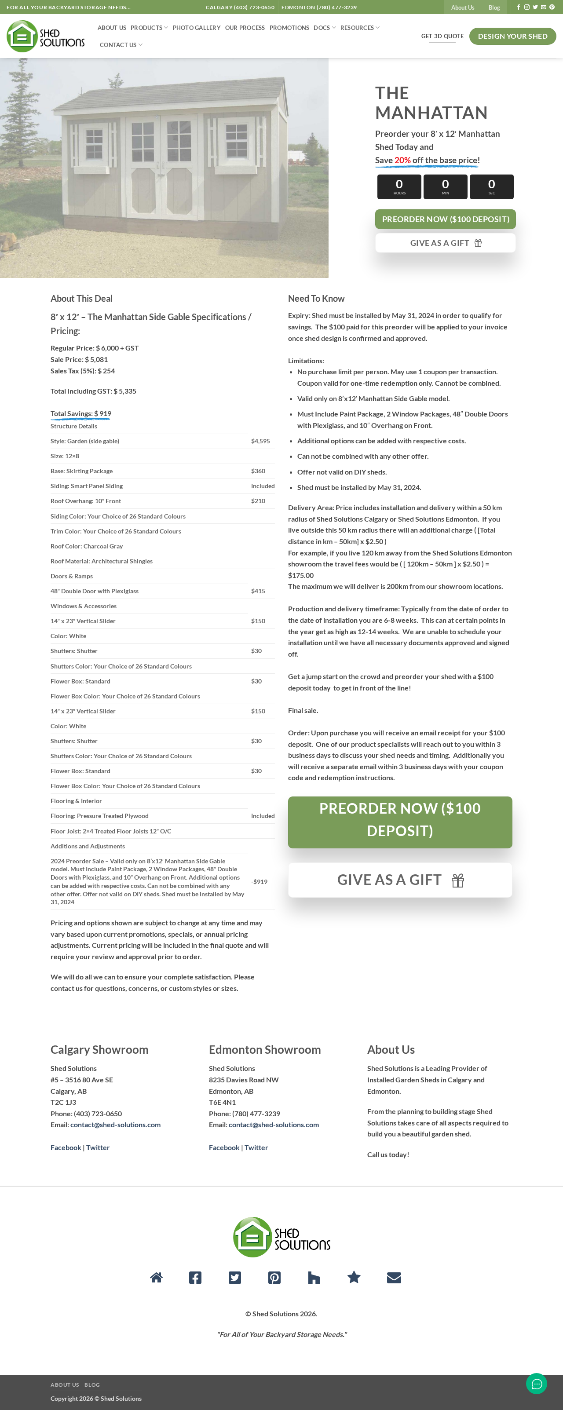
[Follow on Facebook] (518, 7)
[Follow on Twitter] (535, 7)
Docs (322, 27)
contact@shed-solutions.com (115, 1124)
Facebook (66, 1147)
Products (146, 27)
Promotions (290, 27)
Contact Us (118, 44)
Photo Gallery (197, 27)
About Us (463, 7)
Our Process (245, 27)
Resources (357, 27)
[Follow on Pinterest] (552, 7)
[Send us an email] (543, 7)
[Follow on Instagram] (527, 7)
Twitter (98, 1147)
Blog (494, 7)
